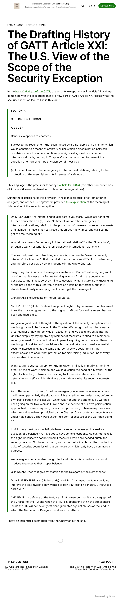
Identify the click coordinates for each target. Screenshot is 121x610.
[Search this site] (83, 6)
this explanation (76, 202)
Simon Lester (16, 25)
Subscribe (108, 6)
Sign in (92, 6)
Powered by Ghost (105, 596)
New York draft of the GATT (32, 91)
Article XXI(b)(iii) (69, 185)
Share (42, 25)
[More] (6, 6)
